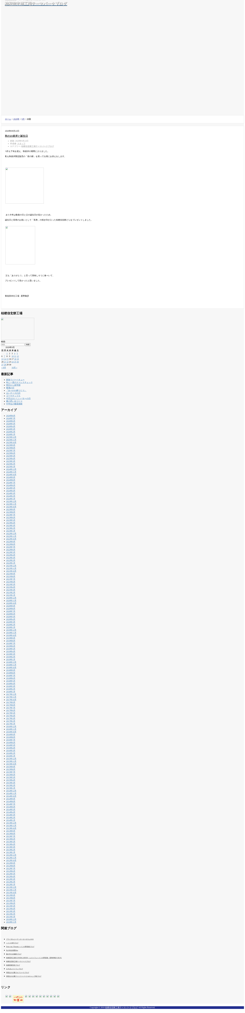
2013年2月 (10, 850)
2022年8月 (10, 544)
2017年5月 (10, 713)
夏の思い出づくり (14, 401)
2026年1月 (10, 434)
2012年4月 (10, 876)
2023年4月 (10, 523)
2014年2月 (10, 818)
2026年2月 (10, 432)
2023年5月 (10, 520)
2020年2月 (10, 625)
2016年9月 (10, 734)
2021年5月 (10, 584)
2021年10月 (11, 571)
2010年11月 (11, 922)
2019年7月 (10, 643)
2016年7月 (10, 740)
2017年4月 (10, 716)
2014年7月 (10, 804)
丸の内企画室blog (12, 950)
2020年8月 (10, 609)
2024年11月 (11, 472)
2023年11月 (11, 504)
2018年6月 (10, 678)
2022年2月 (10, 560)
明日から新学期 (13, 385)
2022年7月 (10, 547)
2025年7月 (10, 450)
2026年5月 (10, 424)
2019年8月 (10, 641)
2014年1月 (10, 820)
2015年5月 (10, 777)
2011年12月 (11, 887)
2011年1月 (10, 917)
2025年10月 (11, 442)
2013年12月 (11, 823)
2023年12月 (11, 501)
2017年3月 (10, 718)
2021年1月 (10, 595)
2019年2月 (10, 657)
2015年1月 (10, 788)
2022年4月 (10, 555)
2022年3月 (10, 558)
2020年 (16, 119)
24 (13, 362)
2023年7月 (10, 515)
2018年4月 (10, 684)
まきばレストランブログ (14, 969)
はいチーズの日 (13, 393)
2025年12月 (11, 437)
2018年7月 (10, 676)
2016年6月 (10, 743)
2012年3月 (10, 879)
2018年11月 (11, 665)
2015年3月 (10, 783)
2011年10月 (11, 893)
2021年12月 (11, 566)
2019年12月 (11, 630)
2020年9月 (10, 606)
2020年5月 (10, 617)
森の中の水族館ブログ (13, 954)
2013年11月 (11, 826)
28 (5, 365)
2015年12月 (11, 759)
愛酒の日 (10, 388)
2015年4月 (10, 780)
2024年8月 (10, 480)
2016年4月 (10, 748)
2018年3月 (10, 686)
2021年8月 (10, 576)
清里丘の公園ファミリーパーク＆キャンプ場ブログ (23, 976)
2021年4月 (10, 587)
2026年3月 (10, 429)
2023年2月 (10, 528)
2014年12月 (11, 791)
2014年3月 (10, 815)
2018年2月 (10, 689)
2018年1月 (10, 692)
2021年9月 (10, 574)
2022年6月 (10, 550)
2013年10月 (11, 828)
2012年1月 (10, 885)
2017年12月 (11, 694)
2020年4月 (10, 619)
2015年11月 (11, 761)
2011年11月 (11, 890)
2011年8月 (10, 898)
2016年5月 (10, 745)
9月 (23, 119)
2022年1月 (10, 563)
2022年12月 (11, 534)
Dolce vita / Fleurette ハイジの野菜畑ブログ (20, 947)
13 (2, 359)
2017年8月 (10, 705)
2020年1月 (10, 627)
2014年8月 (10, 801)
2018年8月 (10, 673)
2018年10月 (11, 667)
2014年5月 (10, 809)
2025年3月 (10, 461)
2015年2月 (10, 785)
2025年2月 (10, 464)
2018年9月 (10, 670)
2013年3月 (10, 847)
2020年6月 (10, 614)
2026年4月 (10, 426)
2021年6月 (10, 582)
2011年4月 (10, 909)
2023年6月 (10, 517)
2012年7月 (10, 868)
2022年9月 (10, 542)
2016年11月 (11, 729)
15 (8, 359)
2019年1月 (10, 659)
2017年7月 (10, 708)
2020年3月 (10, 622)
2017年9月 (10, 702)
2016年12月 (11, 726)
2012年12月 (11, 855)
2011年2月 (10, 914)
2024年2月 (10, 496)
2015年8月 (10, 769)
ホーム (8, 119)
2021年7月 (10, 579)
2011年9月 (10, 895)
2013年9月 (10, 831)
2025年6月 (10, 453)
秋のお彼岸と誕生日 (16, 135)
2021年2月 (10, 592)
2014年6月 (10, 807)
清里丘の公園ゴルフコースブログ (17, 972)
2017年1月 (10, 724)
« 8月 (3, 368)
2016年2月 (10, 753)
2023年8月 (10, 512)
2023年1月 (10, 531)
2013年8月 (10, 834)
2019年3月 (10, 654)
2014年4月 (10, 812)
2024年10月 (11, 475)
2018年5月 (10, 681)
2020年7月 (10, 611)
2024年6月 (10, 485)
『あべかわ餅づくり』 (16, 390)
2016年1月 (10, 756)
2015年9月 (10, 767)
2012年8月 (10, 866)
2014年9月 (10, 799)
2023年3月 (10, 525)
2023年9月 (10, 509)
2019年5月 (10, 649)
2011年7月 (10, 901)
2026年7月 (10, 418)
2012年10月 (11, 860)
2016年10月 (11, 732)
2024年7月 (10, 483)
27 (2, 365)
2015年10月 (11, 764)
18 (15, 359)
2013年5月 (10, 842)
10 (13, 356)
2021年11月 (11, 568)
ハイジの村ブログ (12, 943)
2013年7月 (10, 836)
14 (5, 359)
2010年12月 (11, 919)
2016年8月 (10, 737)
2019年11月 (11, 633)
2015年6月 (10, 775)
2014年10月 (11, 796)
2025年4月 (10, 459)
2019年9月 (10, 638)
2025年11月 (11, 440)
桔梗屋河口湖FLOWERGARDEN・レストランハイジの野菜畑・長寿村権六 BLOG (34, 958)
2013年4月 (10, 844)
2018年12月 (11, 662)
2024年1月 (10, 499)
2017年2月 (10, 721)
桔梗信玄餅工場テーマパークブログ (37, 146)
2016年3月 (10, 751)
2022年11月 (11, 536)
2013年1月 (10, 852)
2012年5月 (10, 874)
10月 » (14, 368)
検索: (3, 342)
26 (18, 362)
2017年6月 (10, 710)
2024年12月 (11, 469)
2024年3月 (10, 493)
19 (18, 359)
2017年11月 (11, 697)
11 (15, 356)
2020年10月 (11, 603)
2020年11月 (11, 601)
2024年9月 (10, 477)
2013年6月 (10, 839)
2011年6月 (10, 903)
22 (8, 362)
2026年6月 (10, 421)
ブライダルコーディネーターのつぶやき (20, 939)
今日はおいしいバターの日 (18, 398)
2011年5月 (10, 906)
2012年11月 (11, 858)
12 (18, 356)
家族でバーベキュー (15, 380)
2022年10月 (11, 539)
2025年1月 (10, 467)
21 (5, 362)
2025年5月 (10, 456)
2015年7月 (10, 772)
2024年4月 (10, 491)
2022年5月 (10, 552)
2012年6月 (10, 871)
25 (15, 362)
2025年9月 (10, 445)
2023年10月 (11, 507)
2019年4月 (10, 651)
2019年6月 (10, 646)
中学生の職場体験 (14, 404)
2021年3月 (10, 590)
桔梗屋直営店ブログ (13, 965)
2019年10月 (11, 635)
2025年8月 (10, 448)
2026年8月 (10, 416)
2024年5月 (10, 488)
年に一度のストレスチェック (19, 382)
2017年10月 (11, 700)
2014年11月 (11, 793)
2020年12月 (11, 598)
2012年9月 (10, 863)
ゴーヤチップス (13, 396)
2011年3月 (10, 911)
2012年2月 (10, 882)
